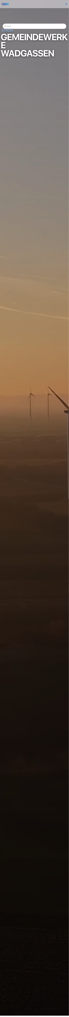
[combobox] (34, 26)
